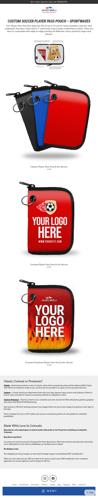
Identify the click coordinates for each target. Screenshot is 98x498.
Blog (59, 485)
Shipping (66, 485)
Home (14, 485)
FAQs (74, 485)
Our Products (23, 485)
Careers (52, 485)
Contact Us (82, 485)
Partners (44, 485)
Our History (35, 485)
